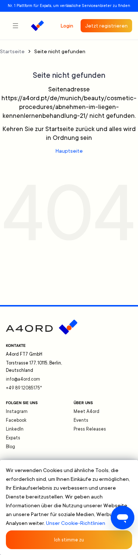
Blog (10, 446)
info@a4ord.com (23, 379)
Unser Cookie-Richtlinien (75, 523)
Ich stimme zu (69, 540)
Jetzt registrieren (106, 26)
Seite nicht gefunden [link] (59, 51)
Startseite (12, 51)
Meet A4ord (86, 411)
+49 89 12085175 (24, 388)
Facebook (16, 420)
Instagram (17, 411)
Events (81, 420)
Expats (13, 437)
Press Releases (90, 429)
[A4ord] (37, 26)
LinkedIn (15, 429)
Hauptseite (69, 151)
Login (66, 26)
